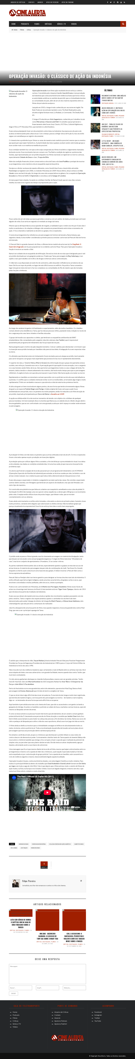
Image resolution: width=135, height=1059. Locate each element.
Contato (31, 2)
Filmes (36, 24)
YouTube (97, 1021)
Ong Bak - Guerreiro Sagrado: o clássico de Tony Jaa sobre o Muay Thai (47, 936)
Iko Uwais (14, 848)
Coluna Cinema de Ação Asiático (60, 844)
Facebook (98, 1012)
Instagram (98, 1015)
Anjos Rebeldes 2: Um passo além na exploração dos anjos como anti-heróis (113, 110)
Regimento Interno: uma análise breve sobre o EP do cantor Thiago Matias (114, 97)
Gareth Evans (78, 844)
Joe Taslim (24, 848)
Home (13, 24)
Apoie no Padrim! (68, 2)
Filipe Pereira (57, 82)
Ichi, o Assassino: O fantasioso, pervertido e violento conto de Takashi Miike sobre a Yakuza (74, 937)
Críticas (48, 24)
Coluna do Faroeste (108, 134)
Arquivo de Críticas (18, 2)
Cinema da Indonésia (39, 844)
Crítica (11, 82)
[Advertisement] (87, 12)
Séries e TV (61, 24)
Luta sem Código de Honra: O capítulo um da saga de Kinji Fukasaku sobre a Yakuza (20, 923)
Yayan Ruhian (35, 848)
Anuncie (40, 2)
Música (111, 103)
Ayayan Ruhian (23, 844)
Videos (74, 24)
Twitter (97, 1018)
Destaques (19, 82)
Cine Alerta (102, 1056)
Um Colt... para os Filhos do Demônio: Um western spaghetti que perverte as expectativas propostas (112, 128)
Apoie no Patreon (52, 2)
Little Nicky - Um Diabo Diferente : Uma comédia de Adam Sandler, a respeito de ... (113, 143)
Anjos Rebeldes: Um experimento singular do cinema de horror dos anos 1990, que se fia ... (112, 160)
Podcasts (25, 24)
